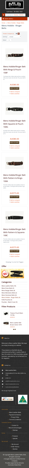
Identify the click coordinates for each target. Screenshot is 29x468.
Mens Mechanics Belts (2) (9, 293)
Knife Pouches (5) (7, 300)
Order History (15, 447)
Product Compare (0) (8, 33)
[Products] (12, 278)
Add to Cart (14, 88)
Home (3, 23)
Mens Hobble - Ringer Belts (15, 23)
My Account (15, 444)
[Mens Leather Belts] (14, 8)
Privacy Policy (15, 417)
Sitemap (15, 430)
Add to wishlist (15, 94)
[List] (19, 34)
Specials (15, 438)
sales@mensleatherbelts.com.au (12, 381)
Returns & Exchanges (15, 428)
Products (15, 436)
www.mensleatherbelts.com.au (12, 384)
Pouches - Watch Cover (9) (9, 302)
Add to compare (15, 92)
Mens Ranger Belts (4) (8, 290)
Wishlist (15, 449)
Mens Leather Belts (15, 412)
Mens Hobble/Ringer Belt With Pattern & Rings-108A (14, 178)
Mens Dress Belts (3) (8, 288)
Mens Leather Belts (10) (9, 286)
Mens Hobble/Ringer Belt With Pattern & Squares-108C (14, 232)
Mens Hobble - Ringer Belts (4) (11, 297)
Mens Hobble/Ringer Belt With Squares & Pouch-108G (14, 123)
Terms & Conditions (15, 419)
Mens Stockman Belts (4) (9, 295)
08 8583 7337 (18, 12)
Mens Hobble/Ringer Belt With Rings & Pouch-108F (14, 69)
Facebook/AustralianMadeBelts (12, 387)
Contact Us (15, 425)
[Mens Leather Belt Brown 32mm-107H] (6, 325)
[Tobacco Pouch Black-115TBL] (6, 316)
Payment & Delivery (15, 415)
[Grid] (16, 34)
